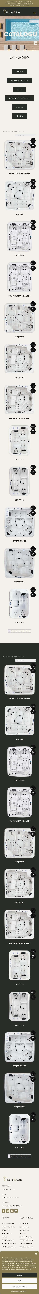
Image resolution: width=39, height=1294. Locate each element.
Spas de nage (24, 1227)
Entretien (5, 1237)
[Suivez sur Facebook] (3, 1210)
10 (26, 631)
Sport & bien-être (8, 1240)
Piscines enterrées (8, 1227)
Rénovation (6, 1230)
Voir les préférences (19, 1286)
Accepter (19, 1275)
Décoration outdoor (19, 98)
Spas (19, 89)
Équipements (6, 1233)
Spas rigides (24, 1223)
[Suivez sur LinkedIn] (12, 1210)
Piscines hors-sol (8, 1223)
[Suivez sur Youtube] (16, 1210)
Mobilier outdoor (19, 80)
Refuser (19, 1281)
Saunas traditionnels (26, 1243)
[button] (36, 1254)
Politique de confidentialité (18, 1291)
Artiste (19, 116)
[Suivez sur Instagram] (7, 1210)
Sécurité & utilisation (9, 1243)
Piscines (19, 72)
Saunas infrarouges (26, 1247)
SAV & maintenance (9, 1247)
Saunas (19, 107)
